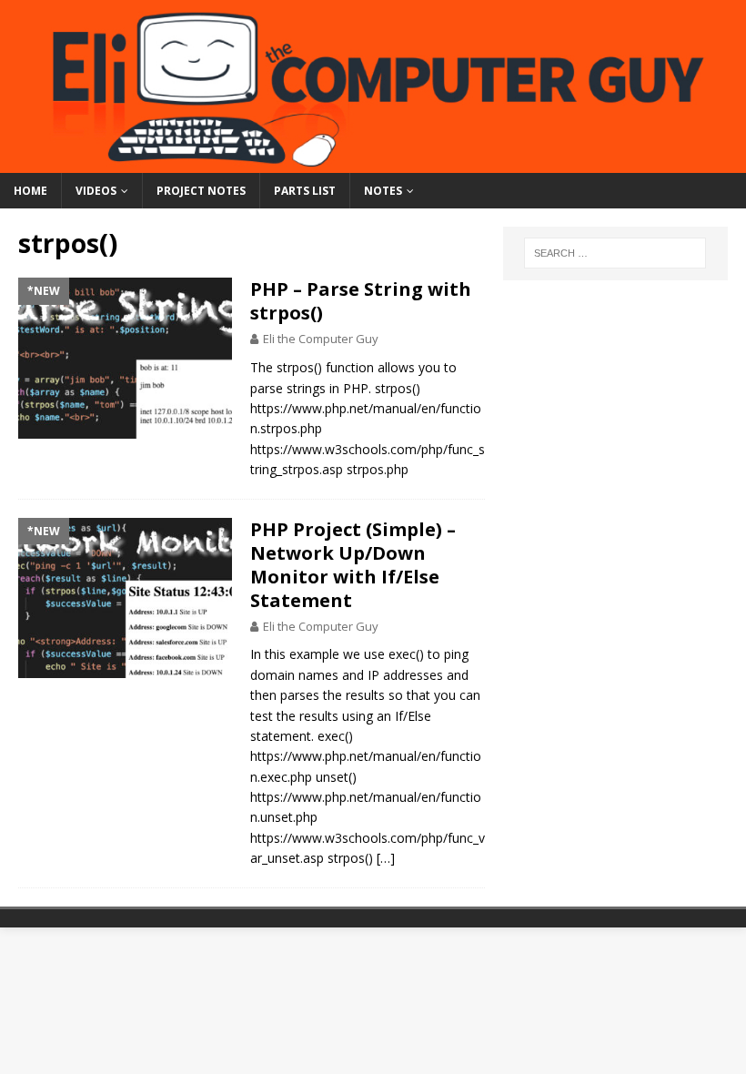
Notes (383, 190)
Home (30, 190)
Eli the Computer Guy (320, 338)
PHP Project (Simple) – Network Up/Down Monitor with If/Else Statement (353, 565)
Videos (96, 190)
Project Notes (201, 190)
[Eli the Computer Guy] (373, 161)
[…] (386, 857)
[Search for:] (615, 253)
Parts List (305, 190)
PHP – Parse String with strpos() (360, 301)
